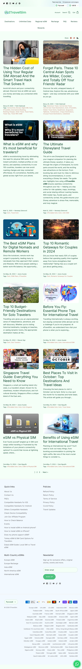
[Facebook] (7, 3)
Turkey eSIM (49, 611)
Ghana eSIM (74, 638)
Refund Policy (48, 491)
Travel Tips (6, 114)
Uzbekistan (66, 114)
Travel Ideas (66, 407)
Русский (9, 602)
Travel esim (15, 213)
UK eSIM (43, 608)
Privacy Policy (49, 502)
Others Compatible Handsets (16, 509)
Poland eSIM (40, 653)
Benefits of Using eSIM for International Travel (61, 439)
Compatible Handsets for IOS (16, 502)
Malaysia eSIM (31, 617)
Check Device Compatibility (15, 513)
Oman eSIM (51, 650)
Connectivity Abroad (14, 108)
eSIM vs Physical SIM (19, 437)
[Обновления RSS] (77, 38)
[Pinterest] (19, 3)
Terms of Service (50, 499)
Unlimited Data (25, 21)
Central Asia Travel (65, 106)
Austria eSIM (49, 623)
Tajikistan (46, 112)
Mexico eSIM (73, 608)
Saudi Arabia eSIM (39, 656)
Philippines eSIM (72, 650)
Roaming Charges (9, 112)
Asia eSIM (8, 567)
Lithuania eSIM (73, 644)
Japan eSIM (74, 611)
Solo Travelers (15, 342)
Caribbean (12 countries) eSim (34, 629)
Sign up (49, 577)
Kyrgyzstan (69, 110)
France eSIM (49, 614)
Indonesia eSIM (61, 608)
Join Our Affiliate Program (14, 517)
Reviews (74, 21)
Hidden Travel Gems (50, 110)
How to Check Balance (13, 520)
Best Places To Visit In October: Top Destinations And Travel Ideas (60, 379)
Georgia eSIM (50, 638)
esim (30, 108)
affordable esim (52, 213)
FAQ (64, 21)
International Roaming (18, 110)
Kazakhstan (61, 110)
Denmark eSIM (51, 635)
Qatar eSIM (62, 653)
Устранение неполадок (71, 2)
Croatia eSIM (62, 632)
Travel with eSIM (16, 114)
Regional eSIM (41, 21)
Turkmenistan (54, 112)
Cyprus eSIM (73, 632)
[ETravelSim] (15, 12)
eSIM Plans (14, 276)
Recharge (55, 21)
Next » (45, 472)
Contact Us (8, 495)
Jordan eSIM (73, 641)
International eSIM (68, 342)
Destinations (10, 21)
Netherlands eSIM (57, 647)
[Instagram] (10, 3)
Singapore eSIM (72, 614)
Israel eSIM (29, 620)
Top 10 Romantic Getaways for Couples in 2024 (60, 247)
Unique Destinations (66, 112)
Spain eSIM (74, 617)
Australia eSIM (37, 614)
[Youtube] (13, 3)
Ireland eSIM (63, 641)
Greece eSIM (63, 617)
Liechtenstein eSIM (59, 644)
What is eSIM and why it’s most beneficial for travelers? (20, 148)
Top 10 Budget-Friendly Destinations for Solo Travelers (19, 311)
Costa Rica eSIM (50, 632)
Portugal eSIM (51, 653)
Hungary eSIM (40, 641)
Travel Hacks (29, 112)
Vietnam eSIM (60, 614)
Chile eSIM (49, 629)
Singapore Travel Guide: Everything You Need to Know (20, 377)
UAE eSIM (63, 656)
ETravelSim (13, 607)
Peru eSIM (60, 650)
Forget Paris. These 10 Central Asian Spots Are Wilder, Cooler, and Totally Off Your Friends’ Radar (60, 76)
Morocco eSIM (43, 647)
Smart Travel (20, 112)
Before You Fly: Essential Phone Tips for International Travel (60, 311)
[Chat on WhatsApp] (77, 664)
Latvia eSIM (46, 644)
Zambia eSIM (73, 656)
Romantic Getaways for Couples (62, 276)
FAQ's (6, 499)
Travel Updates (49, 509)
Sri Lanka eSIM (53, 656)
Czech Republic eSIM (37, 635)
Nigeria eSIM (29, 650)
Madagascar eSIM (30, 647)
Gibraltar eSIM (28, 641)
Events (7, 524)
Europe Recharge (11, 563)
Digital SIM (25, 108)
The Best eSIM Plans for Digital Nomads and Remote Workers (21, 247)
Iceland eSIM (52, 641)
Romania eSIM (73, 653)
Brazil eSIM (39, 620)
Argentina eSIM (72, 620)
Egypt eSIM (28, 638)
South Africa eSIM (61, 611)
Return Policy (48, 495)
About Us (8, 491)
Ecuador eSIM (73, 635)
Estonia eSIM (49, 620)
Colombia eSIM (37, 632)
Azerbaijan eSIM (61, 623)
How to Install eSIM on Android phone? (20, 527)
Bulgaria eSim (60, 626)
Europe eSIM (9, 560)
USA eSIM (65, 213)
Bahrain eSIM (73, 623)
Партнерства (56, 2)
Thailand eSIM (37, 611)
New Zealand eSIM (71, 647)
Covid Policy (48, 506)
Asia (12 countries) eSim (34, 623)
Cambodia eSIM (72, 626)
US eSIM (51, 608)
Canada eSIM (52, 617)
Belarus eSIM (37, 626)
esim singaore (27, 407)
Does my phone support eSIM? (16, 535)
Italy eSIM (42, 617)
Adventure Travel (53, 106)
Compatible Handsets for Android (18, 506)
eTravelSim (6, 110)
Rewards (41, 28)
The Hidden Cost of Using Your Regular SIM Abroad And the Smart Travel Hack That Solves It (19, 76)
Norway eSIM (40, 650)
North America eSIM (12, 571)
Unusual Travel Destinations (52, 114)
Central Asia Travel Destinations (53, 108)
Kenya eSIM (36, 644)
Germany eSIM (62, 638)
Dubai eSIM (62, 635)
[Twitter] (4, 3)
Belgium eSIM (49, 626)
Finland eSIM (60, 620)
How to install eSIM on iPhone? (16, 531)
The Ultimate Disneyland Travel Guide (56, 148)
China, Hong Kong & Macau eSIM (67, 629)
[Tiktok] (16, 3)
